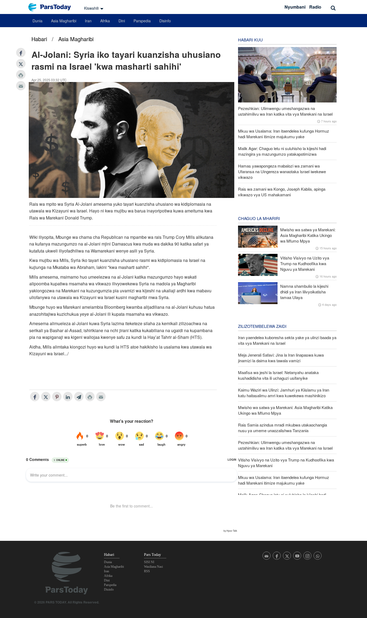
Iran (88, 20)
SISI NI (149, 562)
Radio (315, 7)
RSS (147, 571)
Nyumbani (295, 7)
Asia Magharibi (63, 20)
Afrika (105, 20)
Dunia (37, 20)
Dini (121, 20)
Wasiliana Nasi (153, 567)
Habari (39, 39)
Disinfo (165, 20)
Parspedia (142, 20)
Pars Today (52, 7)
